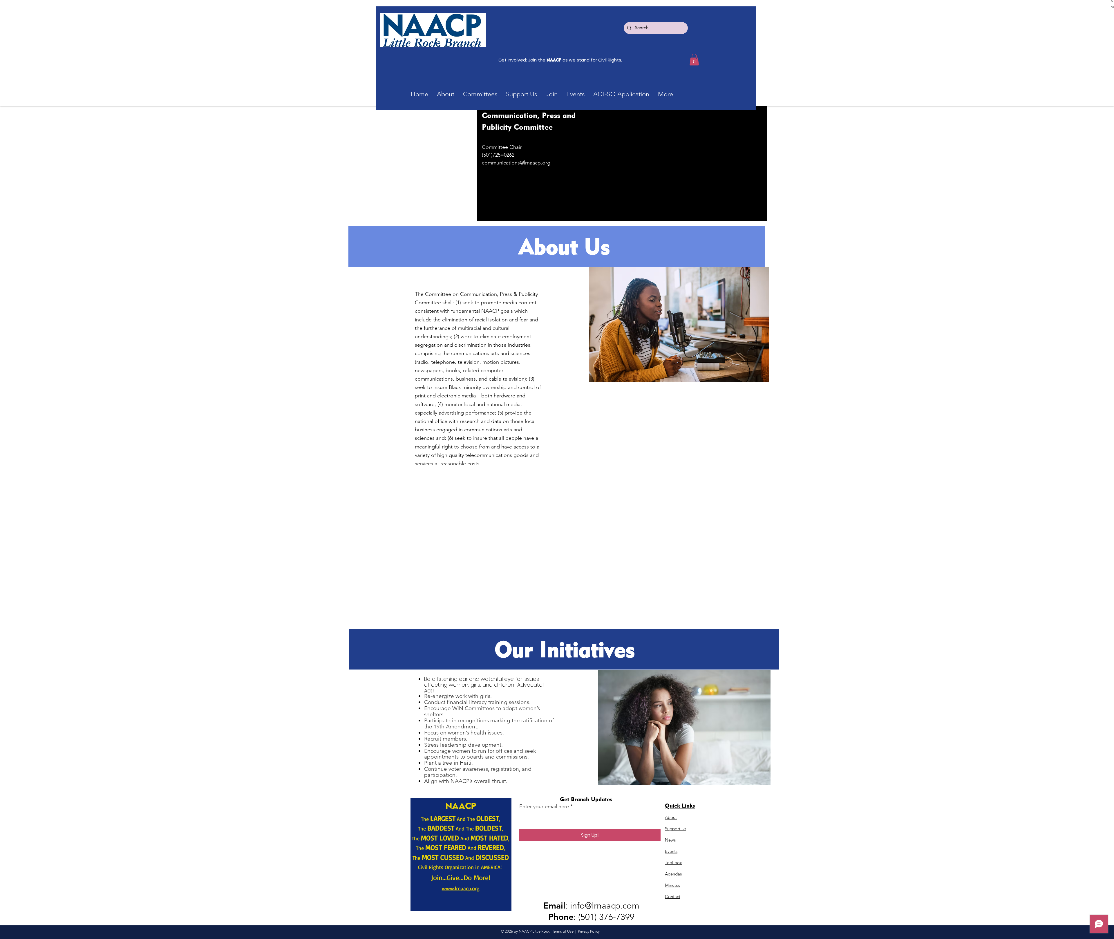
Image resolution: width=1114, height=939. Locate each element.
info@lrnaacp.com (604, 905)
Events (671, 851)
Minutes (672, 885)
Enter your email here (544, 806)
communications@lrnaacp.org (516, 163)
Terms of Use (563, 931)
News (670, 840)
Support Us (675, 828)
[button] (480, 94)
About (671, 817)
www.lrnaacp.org (461, 888)
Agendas (673, 874)
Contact (672, 896)
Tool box (673, 862)
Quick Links (680, 805)
